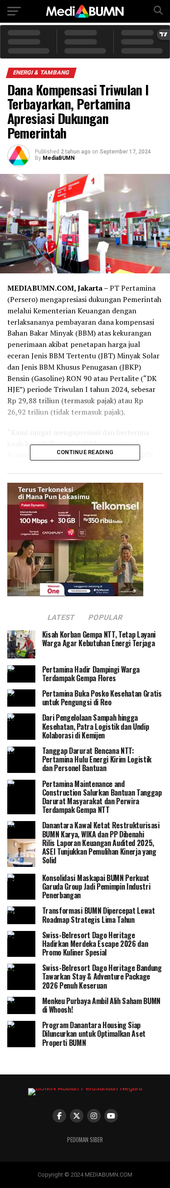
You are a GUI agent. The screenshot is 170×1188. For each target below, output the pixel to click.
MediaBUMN (59, 158)
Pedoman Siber (85, 1139)
